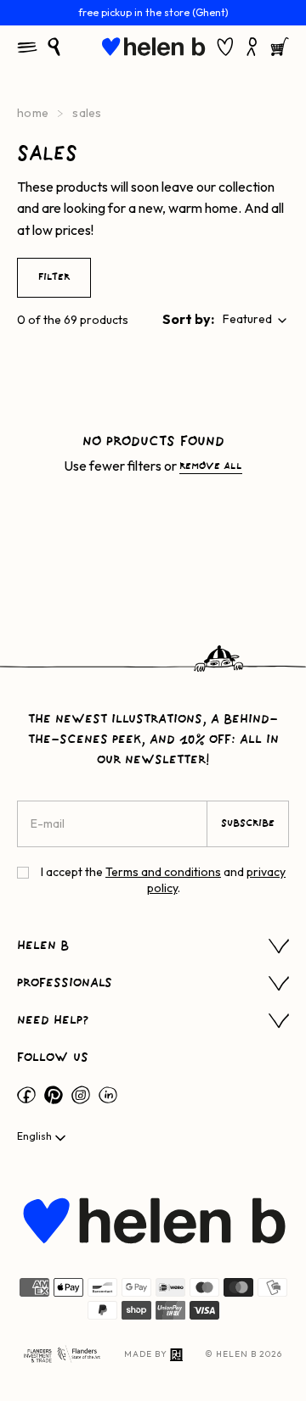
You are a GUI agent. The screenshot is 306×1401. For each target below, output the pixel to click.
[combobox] (256, 319)
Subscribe (248, 823)
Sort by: (188, 318)
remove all (210, 466)
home (32, 112)
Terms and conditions (163, 871)
